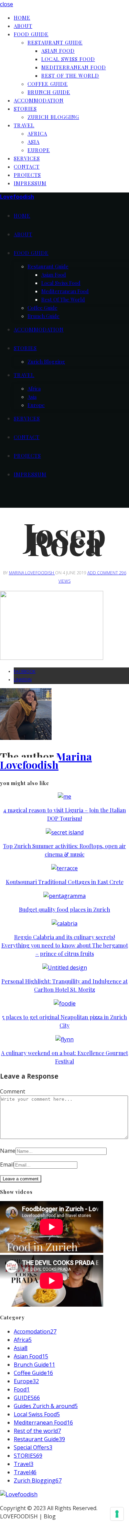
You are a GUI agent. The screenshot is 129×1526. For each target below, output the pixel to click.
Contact (27, 166)
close (6, 4)
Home (22, 17)
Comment (12, 1091)
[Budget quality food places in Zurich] (64, 896)
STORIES (28, 1455)
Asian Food (58, 50)
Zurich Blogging (53, 116)
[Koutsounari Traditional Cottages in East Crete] (64, 868)
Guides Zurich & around (46, 1406)
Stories (25, 108)
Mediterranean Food (73, 67)
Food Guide (31, 34)
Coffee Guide (48, 83)
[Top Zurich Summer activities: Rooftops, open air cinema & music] (65, 832)
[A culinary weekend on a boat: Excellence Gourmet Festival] (64, 1039)
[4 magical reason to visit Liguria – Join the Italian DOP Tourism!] (64, 796)
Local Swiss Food (68, 59)
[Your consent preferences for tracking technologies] (116, 1513)
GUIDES (27, 1397)
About (23, 25)
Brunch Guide (49, 92)
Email (7, 1164)
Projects (27, 174)
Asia (34, 141)
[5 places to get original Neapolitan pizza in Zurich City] (65, 1003)
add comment (103, 573)
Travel (24, 125)
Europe (39, 150)
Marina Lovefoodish (32, 573)
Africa (37, 133)
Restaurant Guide (55, 42)
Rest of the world (70, 75)
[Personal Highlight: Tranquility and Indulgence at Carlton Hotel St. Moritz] (64, 967)
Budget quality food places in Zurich (64, 909)
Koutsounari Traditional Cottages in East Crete (64, 881)
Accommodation (39, 100)
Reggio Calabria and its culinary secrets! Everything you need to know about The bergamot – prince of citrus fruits (64, 945)
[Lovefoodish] (18, 1494)
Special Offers (33, 1447)
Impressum (30, 183)
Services (27, 158)
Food (22, 1389)
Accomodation (35, 1331)
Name (7, 1151)
